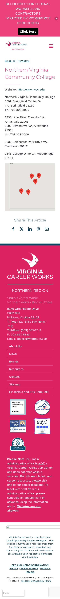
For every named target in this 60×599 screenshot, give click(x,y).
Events (13, 361)
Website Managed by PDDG (36, 580)
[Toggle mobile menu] (51, 46)
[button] (35, 181)
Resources (16, 369)
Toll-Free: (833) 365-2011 (24, 330)
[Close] (56, 18)
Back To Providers (17, 60)
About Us (15, 346)
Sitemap (14, 384)
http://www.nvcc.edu (31, 89)
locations (37, 484)
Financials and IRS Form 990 (29, 392)
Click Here (28, 31)
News (13, 353)
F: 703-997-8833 (18, 334)
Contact (14, 376)
